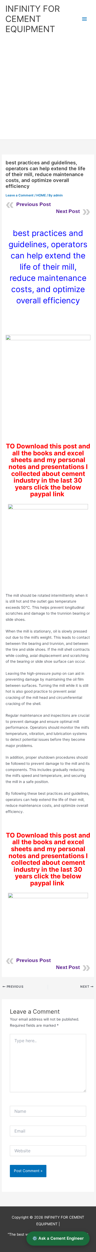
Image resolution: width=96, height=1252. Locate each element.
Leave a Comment (20, 195)
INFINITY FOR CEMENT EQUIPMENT (32, 18)
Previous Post (33, 204)
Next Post (68, 211)
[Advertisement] (48, 89)
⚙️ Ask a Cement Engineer (58, 1238)
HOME (41, 195)
